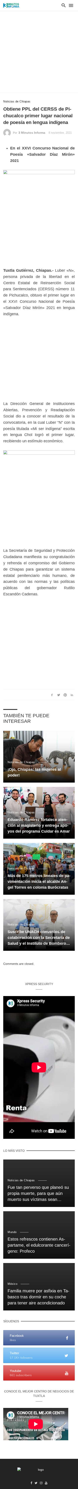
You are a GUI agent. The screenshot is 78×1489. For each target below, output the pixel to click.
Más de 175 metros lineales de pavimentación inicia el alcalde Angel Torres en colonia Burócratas (39, 882)
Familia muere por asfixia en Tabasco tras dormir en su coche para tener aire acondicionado (38, 1296)
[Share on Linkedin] (72, 695)
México (12, 1283)
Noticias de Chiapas (17, 101)
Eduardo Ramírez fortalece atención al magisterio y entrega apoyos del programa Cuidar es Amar (39, 825)
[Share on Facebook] (52, 695)
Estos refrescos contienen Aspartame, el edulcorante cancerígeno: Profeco (39, 1245)
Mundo (12, 1232)
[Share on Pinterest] (65, 695)
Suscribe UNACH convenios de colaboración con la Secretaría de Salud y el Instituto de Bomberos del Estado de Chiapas (39, 938)
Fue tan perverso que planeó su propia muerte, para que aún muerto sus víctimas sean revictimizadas (38, 1194)
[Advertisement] (39, 52)
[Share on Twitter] (58, 695)
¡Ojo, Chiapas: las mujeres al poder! (34, 772)
